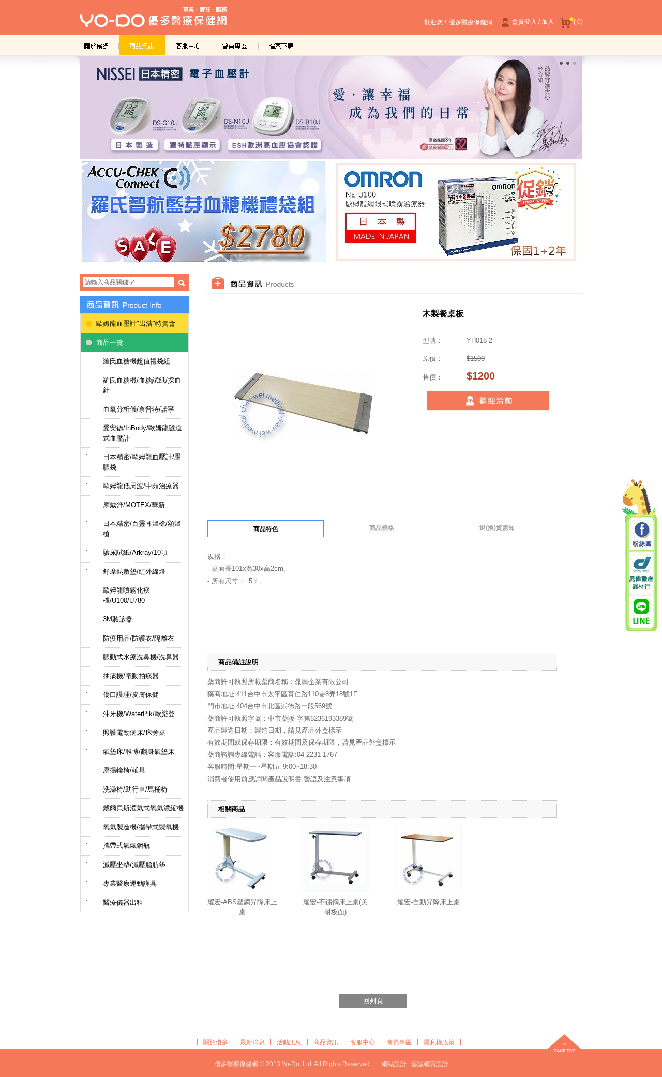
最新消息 (252, 1042)
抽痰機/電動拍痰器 (131, 676)
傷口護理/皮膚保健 (131, 695)
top (564, 1044)
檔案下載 (282, 45)
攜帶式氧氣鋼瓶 (126, 846)
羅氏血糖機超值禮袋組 (136, 361)
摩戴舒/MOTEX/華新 (134, 505)
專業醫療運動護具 (130, 883)
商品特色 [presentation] (265, 529)
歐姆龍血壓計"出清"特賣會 (135, 323)
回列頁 (373, 1001)
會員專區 (235, 45)
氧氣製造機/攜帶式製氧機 (141, 827)
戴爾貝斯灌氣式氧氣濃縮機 (143, 808)
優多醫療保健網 (153, 20)
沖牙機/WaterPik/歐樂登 (139, 714)
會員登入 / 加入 (533, 21)
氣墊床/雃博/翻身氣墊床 (138, 751)
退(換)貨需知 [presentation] (497, 528)
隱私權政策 (439, 1042)
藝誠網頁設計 (429, 1064)
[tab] (265, 528)
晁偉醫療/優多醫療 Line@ (641, 611)
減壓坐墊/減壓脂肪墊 (134, 865)
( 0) (578, 21)
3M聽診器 (117, 619)
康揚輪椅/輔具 (124, 770)
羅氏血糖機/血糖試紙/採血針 (142, 385)
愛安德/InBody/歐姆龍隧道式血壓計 (142, 433)
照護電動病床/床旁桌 (134, 732)
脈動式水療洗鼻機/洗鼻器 (141, 657)
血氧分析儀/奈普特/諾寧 (138, 409)
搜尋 (181, 282)
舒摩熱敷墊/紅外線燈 (134, 571)
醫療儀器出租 (123, 902)
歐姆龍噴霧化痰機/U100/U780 (126, 595)
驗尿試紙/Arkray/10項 (135, 552)
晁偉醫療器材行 (641, 573)
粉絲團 (641, 535)
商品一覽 (109, 342)
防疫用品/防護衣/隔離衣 (138, 638)
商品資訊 (142, 45)
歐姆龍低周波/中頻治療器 (141, 486)
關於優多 (95, 45)
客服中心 (189, 45)
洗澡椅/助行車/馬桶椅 (135, 789)
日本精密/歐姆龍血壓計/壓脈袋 (142, 462)
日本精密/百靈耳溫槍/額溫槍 (142, 529)
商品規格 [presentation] (381, 528)
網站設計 (394, 1064)
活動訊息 (289, 1042)
